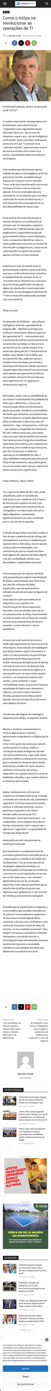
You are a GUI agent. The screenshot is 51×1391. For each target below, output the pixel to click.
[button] (46, 1339)
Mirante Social (15, 36)
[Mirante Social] (5, 35)
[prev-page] (4, 1148)
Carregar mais (24, 1330)
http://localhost (26, 1078)
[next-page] (9, 1148)
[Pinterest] (27, 43)
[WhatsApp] (34, 43)
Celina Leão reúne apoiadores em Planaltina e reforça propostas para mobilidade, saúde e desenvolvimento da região (32, 1134)
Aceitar (25, 1368)
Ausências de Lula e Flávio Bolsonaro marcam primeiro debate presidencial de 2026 (31, 1318)
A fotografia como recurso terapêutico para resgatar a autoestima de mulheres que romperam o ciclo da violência (38, 1032)
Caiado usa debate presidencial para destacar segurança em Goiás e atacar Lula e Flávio (33, 1303)
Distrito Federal (9, 1104)
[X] (21, 43)
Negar (25, 1376)
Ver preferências (25, 1384)
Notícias (6, 12)
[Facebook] (14, 43)
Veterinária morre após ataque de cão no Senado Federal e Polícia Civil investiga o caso (32, 1100)
